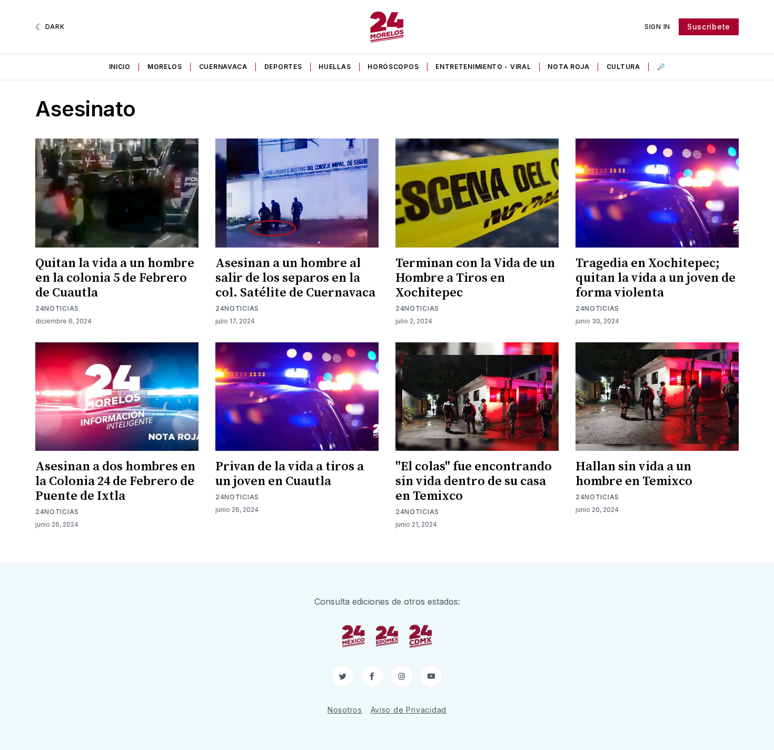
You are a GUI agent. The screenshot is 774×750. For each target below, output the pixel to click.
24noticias (57, 308)
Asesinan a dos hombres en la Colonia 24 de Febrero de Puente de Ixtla (115, 481)
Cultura (623, 67)
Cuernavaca (223, 67)
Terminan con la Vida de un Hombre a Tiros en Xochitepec (475, 278)
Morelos (164, 67)
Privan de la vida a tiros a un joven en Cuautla (289, 474)
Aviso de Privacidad (408, 709)
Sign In (657, 27)
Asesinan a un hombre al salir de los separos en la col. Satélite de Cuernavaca (295, 278)
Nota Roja (568, 67)
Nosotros (345, 709)
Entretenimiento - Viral (483, 67)
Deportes (283, 67)
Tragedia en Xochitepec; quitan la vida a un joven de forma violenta (655, 278)
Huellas (335, 67)
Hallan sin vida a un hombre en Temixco (633, 474)
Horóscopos (393, 67)
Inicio (120, 67)
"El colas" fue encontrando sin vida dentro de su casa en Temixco (473, 481)
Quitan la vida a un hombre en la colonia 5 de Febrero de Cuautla (114, 278)
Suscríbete (708, 26)
